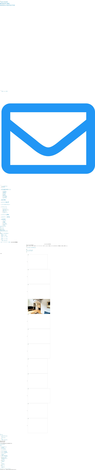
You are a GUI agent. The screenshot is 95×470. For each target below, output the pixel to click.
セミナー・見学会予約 (4, 456)
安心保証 (4, 194)
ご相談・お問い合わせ (4, 455)
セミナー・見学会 (5, 217)
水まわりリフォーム (5, 209)
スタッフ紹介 (5, 223)
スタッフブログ (5, 224)
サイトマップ (2, 468)
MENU (1, 445)
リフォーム (4, 206)
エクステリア (5, 211)
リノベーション (5, 208)
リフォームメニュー (4, 450)
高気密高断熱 (5, 191)
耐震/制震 (4, 192)
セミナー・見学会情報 (4, 452)
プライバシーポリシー (8, 468)
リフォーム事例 (5, 214)
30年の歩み (4, 220)
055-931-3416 (2, 444)
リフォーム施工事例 (4, 451)
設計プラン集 (5, 197)
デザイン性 (4, 193)
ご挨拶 (4, 221)
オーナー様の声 (5, 202)
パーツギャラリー (5, 204)
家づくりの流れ (5, 196)
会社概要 (4, 222)
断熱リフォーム (5, 210)
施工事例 (3, 200)
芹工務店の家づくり (6, 189)
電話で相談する (6, 233)
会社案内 (3, 219)
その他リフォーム (5, 212)
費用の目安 (4, 195)
